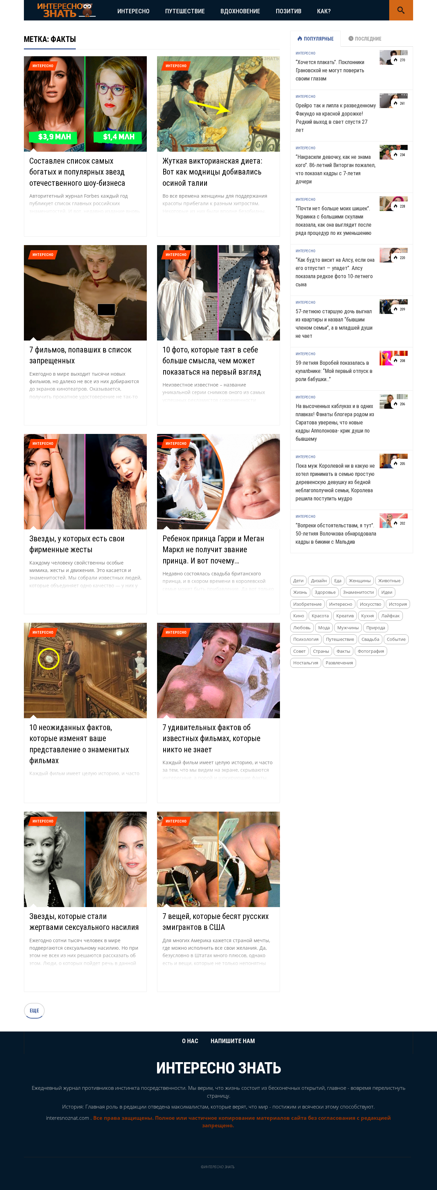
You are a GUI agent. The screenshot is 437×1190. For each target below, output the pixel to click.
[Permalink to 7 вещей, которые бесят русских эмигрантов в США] (218, 859)
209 (402, 309)
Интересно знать (218, 1068)
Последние (368, 39)
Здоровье (325, 592)
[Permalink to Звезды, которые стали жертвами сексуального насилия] (85, 859)
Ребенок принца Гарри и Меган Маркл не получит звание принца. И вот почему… (213, 549)
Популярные (319, 39)
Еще (34, 1010)
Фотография (371, 651)
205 (402, 464)
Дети (298, 580)
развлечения (339, 663)
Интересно (133, 11)
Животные (389, 580)
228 (402, 206)
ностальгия (305, 663)
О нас (190, 1040)
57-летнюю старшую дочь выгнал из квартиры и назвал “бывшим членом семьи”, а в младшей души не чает (334, 323)
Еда (337, 580)
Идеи (386, 592)
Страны (321, 651)
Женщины (360, 580)
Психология (306, 639)
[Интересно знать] (67, 9)
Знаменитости (358, 592)
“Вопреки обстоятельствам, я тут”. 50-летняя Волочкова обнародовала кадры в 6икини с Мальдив (336, 533)
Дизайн (319, 580)
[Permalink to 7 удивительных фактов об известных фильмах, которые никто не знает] (218, 670)
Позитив (288, 11)
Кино (298, 616)
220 (402, 258)
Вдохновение (240, 11)
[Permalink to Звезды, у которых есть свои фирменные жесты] (85, 481)
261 (402, 103)
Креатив (345, 616)
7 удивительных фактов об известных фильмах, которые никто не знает (211, 738)
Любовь (302, 627)
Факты (343, 651)
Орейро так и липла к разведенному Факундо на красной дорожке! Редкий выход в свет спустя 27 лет (336, 117)
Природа (375, 627)
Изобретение (307, 604)
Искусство (370, 604)
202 (402, 523)
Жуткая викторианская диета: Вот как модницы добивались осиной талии (212, 171)
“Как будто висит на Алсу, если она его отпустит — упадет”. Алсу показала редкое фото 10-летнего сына (335, 272)
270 (402, 60)
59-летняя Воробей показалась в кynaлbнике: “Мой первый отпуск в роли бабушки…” (334, 371)
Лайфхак (390, 616)
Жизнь (300, 592)
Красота (320, 616)
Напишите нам (233, 1040)
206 (402, 404)
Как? (324, 11)
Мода (324, 627)
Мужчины (348, 627)
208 (402, 361)
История (398, 604)
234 (402, 155)
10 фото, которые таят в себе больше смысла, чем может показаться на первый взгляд (212, 360)
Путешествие (185, 11)
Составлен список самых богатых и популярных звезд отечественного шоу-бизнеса (77, 171)
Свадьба (370, 639)
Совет (299, 651)
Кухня (367, 616)
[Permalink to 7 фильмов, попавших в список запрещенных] (85, 292)
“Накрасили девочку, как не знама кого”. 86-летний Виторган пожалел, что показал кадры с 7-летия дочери (336, 169)
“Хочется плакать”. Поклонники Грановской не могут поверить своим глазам (330, 70)
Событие (396, 639)
